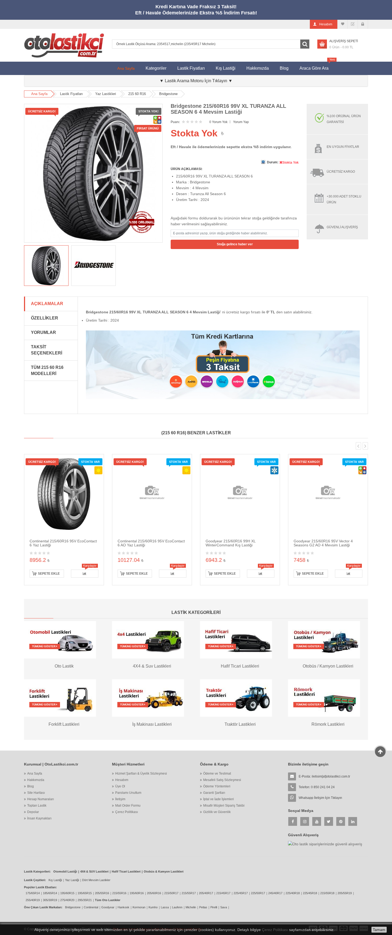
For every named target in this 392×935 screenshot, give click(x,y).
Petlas (203, 907)
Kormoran (139, 907)
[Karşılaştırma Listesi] (342, 24)
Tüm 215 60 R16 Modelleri (47, 370)
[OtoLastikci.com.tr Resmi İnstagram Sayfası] (304, 821)
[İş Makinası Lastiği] (148, 698)
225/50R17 (258, 893)
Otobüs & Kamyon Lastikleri (163, 871)
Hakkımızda (257, 68)
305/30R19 (50, 900)
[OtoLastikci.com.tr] (64, 45)
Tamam (379, 930)
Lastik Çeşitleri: (35, 880)
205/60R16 (154, 893)
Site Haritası (36, 793)
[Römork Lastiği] (324, 698)
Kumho (153, 907)
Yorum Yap (241, 122)
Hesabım (121, 780)
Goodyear (107, 907)
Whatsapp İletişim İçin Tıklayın (320, 798)
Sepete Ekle (49, 573)
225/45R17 (241, 893)
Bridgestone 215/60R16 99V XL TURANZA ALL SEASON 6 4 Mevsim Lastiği (228, 109)
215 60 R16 (137, 94)
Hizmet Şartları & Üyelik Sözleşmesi (141, 773)
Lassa (165, 907)
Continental (91, 907)
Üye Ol (120, 786)
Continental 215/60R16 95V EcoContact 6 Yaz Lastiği (63, 543)
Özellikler (44, 318)
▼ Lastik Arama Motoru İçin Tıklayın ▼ (196, 80)
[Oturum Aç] (363, 24)
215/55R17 (189, 893)
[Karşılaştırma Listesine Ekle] (84, 574)
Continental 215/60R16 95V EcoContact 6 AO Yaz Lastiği (151, 543)
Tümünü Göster (44, 646)
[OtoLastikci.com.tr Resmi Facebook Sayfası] (292, 821)
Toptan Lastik (36, 805)
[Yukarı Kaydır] (380, 752)
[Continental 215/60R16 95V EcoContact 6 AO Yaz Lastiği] (152, 494)
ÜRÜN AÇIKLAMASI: (186, 169)
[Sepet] (353, 24)
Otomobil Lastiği (65, 871)
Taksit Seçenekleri (46, 350)
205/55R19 (345, 893)
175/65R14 (33, 893)
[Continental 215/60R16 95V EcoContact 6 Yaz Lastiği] (64, 494)
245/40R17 (275, 893)
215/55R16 (119, 893)
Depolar (33, 812)
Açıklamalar (47, 303)
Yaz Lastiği (72, 880)
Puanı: (175, 122)
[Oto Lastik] (60, 639)
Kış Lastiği (225, 68)
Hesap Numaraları (40, 799)
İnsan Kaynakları (39, 818)
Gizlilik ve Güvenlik (217, 812)
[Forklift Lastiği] (60, 698)
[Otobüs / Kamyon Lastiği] (324, 639)
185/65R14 (50, 893)
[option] (46, 265)
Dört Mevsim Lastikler (96, 880)
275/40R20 (67, 900)
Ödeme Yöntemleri (216, 786)
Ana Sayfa (126, 68)
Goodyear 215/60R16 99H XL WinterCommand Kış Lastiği (230, 543)
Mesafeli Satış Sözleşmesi (222, 780)
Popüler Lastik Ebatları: (40, 887)
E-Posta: (324, 776)
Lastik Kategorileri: (37, 871)
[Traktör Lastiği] (236, 698)
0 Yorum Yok (218, 122)
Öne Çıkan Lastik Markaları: (43, 907)
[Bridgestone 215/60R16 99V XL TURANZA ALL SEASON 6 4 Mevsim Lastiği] (46, 265)
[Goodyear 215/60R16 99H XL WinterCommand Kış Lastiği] (240, 494)
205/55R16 (102, 893)
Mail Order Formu (128, 805)
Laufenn (177, 907)
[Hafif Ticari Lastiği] (236, 639)
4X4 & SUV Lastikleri (94, 871)
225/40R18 (293, 893)
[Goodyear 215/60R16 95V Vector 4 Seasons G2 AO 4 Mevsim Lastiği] (328, 494)
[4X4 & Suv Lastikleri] (148, 639)
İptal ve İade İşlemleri (218, 799)
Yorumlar (43, 332)
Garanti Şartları (214, 793)
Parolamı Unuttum (128, 793)
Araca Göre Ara (316, 66)
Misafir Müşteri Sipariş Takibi (224, 805)
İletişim (120, 799)
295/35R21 (85, 900)
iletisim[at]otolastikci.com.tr (331, 776)
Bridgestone (168, 94)
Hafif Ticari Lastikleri (126, 871)
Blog (284, 68)
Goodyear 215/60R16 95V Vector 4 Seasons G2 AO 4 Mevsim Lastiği (323, 543)
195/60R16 (137, 893)
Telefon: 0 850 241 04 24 (317, 787)
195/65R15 (85, 893)
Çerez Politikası (126, 812)
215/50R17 (171, 893)
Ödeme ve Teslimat (217, 773)
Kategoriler (156, 68)
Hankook (123, 907)
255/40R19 (33, 900)
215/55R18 (327, 893)
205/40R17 (206, 893)
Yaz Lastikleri (105, 94)
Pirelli (213, 907)
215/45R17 (223, 893)
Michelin (191, 907)
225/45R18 (310, 893)
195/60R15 (67, 893)
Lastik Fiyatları (191, 68)
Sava (223, 907)
